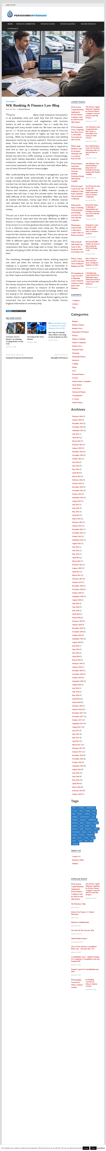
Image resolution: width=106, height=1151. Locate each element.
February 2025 (77, 444)
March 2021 (76, 575)
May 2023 (75, 512)
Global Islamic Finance (79, 938)
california (87, 814)
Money (74, 367)
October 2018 (77, 678)
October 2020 (77, 593)
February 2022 (77, 565)
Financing (75, 353)
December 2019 (77, 628)
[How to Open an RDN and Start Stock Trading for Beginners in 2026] (77, 259)
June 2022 (75, 550)
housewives (88, 829)
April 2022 (76, 557)
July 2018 (75, 688)
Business (75, 321)
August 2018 (76, 685)
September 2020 (77, 596)
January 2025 (77, 448)
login (95, 832)
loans (90, 832)
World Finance (77, 402)
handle (87, 826)
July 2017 (75, 730)
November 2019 (77, 632)
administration (90, 808)
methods (74, 835)
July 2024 (75, 462)
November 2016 (77, 759)
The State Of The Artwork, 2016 (82, 930)
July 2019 (75, 646)
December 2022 (77, 529)
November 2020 (77, 589)
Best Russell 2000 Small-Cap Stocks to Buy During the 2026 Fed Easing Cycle (93, 246)
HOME (10, 24)
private (80, 838)
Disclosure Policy (78, 860)
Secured (75, 378)
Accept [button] (86, 1148)
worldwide (75, 844)
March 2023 (76, 519)
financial (88, 823)
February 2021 (77, 579)
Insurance (75, 360)
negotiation (90, 835)
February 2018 (77, 706)
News (74, 371)
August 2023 (76, 501)
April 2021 (76, 572)
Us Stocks (75, 399)
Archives (75, 304)
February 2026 (77, 416)
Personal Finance (78, 374)
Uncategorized (77, 395)
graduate (74, 826)
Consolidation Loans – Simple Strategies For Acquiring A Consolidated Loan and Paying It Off (85, 959)
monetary (82, 835)
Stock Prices (76, 388)
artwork (74, 811)
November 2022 (77, 533)
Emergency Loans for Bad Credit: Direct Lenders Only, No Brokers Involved (92, 229)
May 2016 (75, 780)
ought (73, 838)
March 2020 (76, 617)
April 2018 (76, 699)
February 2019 (77, 663)
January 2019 (77, 667)
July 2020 (75, 603)
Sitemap (75, 863)
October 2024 (77, 459)
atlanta (81, 811)
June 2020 (75, 607)
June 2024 (75, 466)
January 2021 (77, 582)
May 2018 (75, 695)
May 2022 (75, 554)
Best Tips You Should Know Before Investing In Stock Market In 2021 (58, 334)
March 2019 (76, 660)
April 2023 (76, 515)
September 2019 (77, 639)
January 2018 (77, 709)
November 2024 (77, 455)
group (81, 826)
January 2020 (77, 625)
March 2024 (76, 476)
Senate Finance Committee (81, 381)
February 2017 (77, 748)
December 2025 (77, 423)
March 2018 (76, 702)
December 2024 (77, 452)
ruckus (74, 841)
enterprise (83, 820)
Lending (75, 364)
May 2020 (75, 610)
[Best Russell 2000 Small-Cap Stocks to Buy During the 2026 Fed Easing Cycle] (77, 242)
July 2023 (75, 505)
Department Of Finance (80, 332)
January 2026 (77, 420)
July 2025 (75, 434)
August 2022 (76, 543)
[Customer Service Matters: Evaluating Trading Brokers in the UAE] (15, 329)
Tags (73, 307)
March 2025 (76, 441)
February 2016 (77, 790)
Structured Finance (79, 392)
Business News (77, 328)
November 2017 (77, 716)
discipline (75, 820)
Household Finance (79, 357)
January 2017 (77, 752)
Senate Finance (88, 24)
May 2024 (75, 469)
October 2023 (77, 494)
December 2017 (77, 713)
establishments (92, 820)
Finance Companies (79, 342)
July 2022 (75, 547)
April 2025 (76, 437)
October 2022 (77, 536)
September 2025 (77, 430)
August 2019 (76, 642)
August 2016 (76, 769)
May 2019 (75, 653)
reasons (86, 838)
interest (96, 829)
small (85, 841)
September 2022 (77, 540)
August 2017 (76, 727)
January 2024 (77, 483)
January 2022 (77, 568)
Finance (75, 335)
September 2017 (77, 723)
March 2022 (76, 561)
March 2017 (76, 745)
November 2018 (77, 674)
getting (96, 823)
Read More (101, 1148)
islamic (84, 832)
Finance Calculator (79, 339)
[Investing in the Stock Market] (36, 329)
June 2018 (75, 692)
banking (16, 311)
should (80, 841)
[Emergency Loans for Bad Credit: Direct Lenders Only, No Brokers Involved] (77, 225)
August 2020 (76, 600)
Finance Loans (48, 24)
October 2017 (77, 720)
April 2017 (76, 741)
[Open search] (99, 24)
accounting (81, 808)
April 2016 (76, 783)
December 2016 (77, 755)
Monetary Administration (80, 922)
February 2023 (77, 522)
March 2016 (76, 787)
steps (91, 841)
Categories (76, 300)
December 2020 (77, 586)
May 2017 (75, 738)
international (76, 832)
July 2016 (75, 773)
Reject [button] (93, 1148)
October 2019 (77, 635)
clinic (94, 814)
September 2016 (77, 766)
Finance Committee (25, 24)
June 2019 (75, 649)
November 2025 (77, 427)
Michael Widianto (24, 109)
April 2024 (76, 473)
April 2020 (76, 614)
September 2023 (77, 497)
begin (73, 814)
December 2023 (77, 487)
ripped (93, 838)
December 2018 (77, 670)
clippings (74, 817)
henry (93, 826)
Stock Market (10, 101)
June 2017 (75, 734)
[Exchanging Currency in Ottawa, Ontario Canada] (77, 980)
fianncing (75, 823)
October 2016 (77, 762)
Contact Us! (76, 856)
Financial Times (77, 349)
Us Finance (13, 28)
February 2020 (77, 621)
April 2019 (76, 656)
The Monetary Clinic (78, 904)
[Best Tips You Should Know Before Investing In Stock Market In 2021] (58, 327)
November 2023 (77, 490)
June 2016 (75, 776)
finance (22, 311)
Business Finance (78, 325)
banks (94, 811)
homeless (74, 829)
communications (84, 817)
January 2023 (77, 526)
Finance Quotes (67, 24)
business (80, 814)
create (93, 817)
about (73, 808)
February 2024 (77, 480)
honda (81, 829)
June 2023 (75, 508)
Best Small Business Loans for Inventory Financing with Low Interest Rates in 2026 (93, 150)
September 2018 (77, 681)
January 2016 (77, 794)
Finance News (77, 346)
